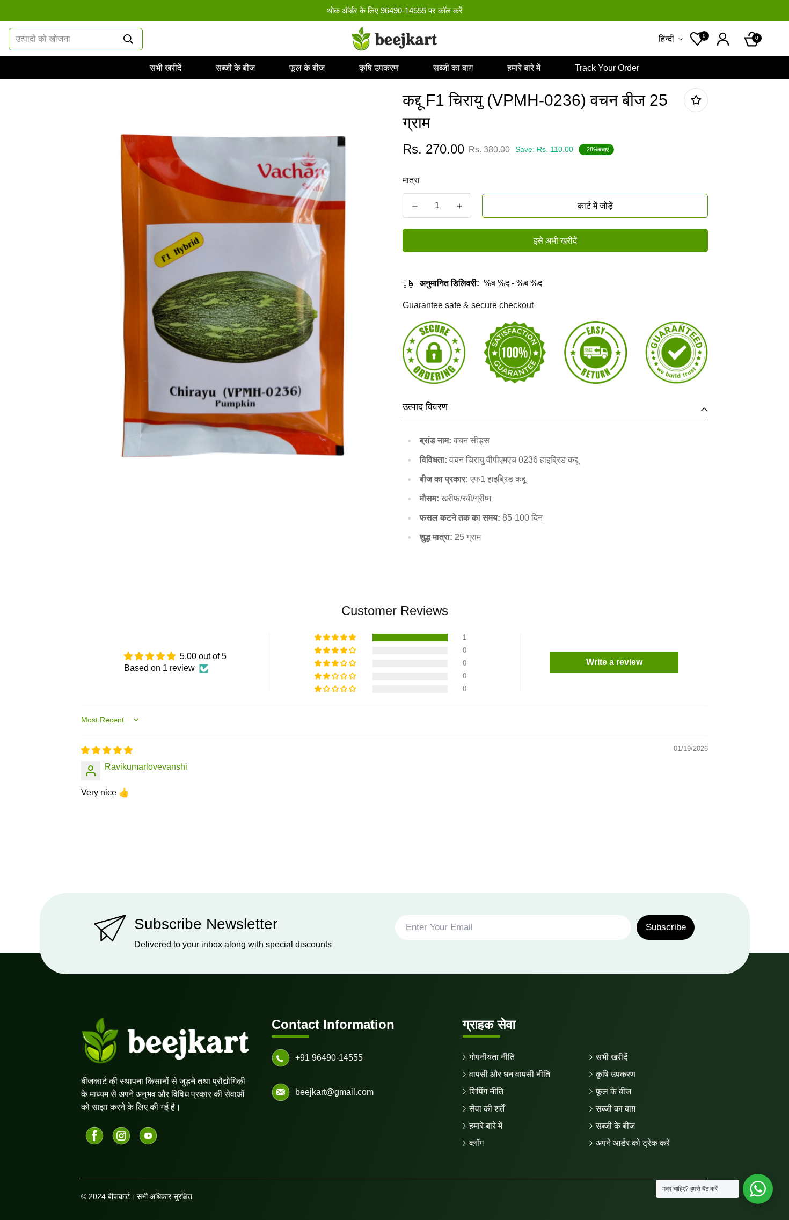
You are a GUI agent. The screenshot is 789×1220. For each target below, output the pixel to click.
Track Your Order (607, 67)
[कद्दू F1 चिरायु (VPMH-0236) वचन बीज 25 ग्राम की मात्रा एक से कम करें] (414, 206)
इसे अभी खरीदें (555, 240)
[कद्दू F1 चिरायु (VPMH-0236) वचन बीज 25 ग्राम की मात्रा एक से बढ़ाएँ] (459, 206)
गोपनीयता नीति (492, 1057)
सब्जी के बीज (235, 67)
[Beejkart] (394, 38)
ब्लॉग (476, 1143)
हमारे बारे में (523, 67)
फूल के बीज (307, 67)
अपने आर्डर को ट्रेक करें (633, 1143)
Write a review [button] (614, 662)
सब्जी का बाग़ (453, 67)
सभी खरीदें (165, 67)
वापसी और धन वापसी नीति (509, 1074)
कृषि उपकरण (379, 67)
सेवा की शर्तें (487, 1108)
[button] (752, 39)
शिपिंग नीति (486, 1091)
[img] (107, 750)
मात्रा (411, 180)
